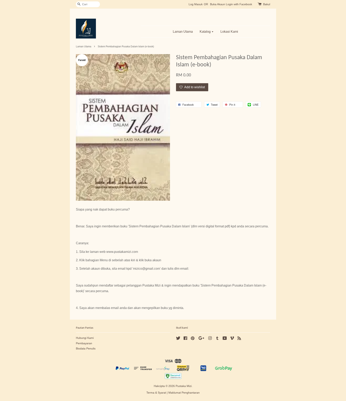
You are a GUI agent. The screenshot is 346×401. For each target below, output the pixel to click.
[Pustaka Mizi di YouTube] (224, 338)
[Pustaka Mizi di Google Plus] (201, 338)
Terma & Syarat (156, 392)
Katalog (205, 31)
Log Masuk (196, 4)
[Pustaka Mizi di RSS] (239, 338)
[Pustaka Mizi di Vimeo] (232, 338)
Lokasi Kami (229, 31)
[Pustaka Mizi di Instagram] (210, 338)
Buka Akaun (217, 4)
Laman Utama (183, 31)
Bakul (266, 4)
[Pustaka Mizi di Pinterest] (192, 338)
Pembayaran (84, 343)
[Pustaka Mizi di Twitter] (178, 338)
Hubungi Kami (85, 337)
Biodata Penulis (86, 348)
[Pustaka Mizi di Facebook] (185, 338)
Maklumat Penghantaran (184, 392)
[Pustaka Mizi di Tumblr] (217, 338)
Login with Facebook (239, 4)
